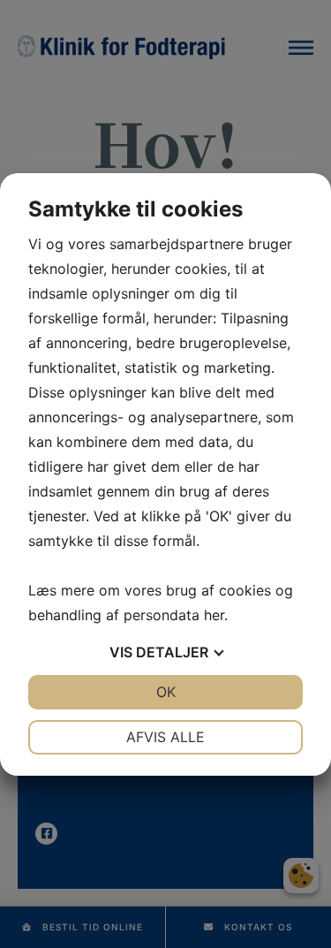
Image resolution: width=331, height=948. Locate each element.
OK (166, 692)
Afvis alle (165, 737)
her (214, 615)
